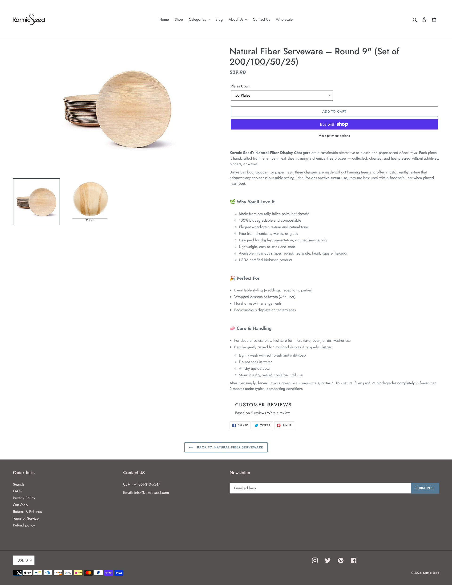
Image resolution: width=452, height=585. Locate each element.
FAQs (17, 491)
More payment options (334, 135)
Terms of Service (26, 518)
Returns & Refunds (27, 511)
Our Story (20, 504)
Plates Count (240, 86)
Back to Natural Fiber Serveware (229, 447)
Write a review (278, 413)
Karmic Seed (431, 572)
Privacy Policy (24, 498)
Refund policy (24, 525)
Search (18, 484)
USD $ (22, 560)
